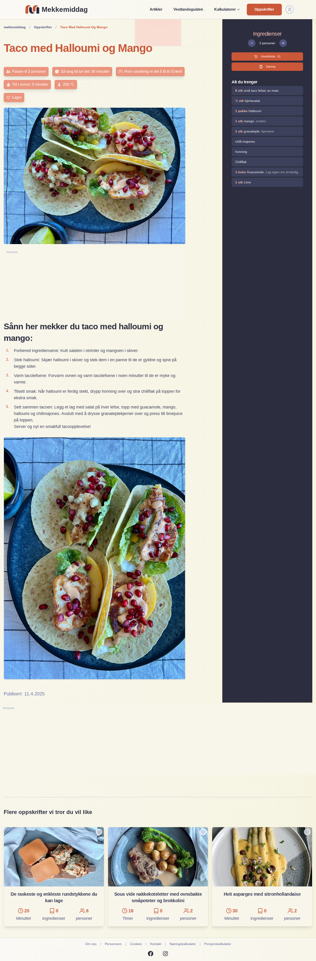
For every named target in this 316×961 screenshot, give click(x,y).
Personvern (113, 944)
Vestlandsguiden (188, 9)
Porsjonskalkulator (217, 944)
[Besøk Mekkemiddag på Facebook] (150, 953)
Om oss (90, 944)
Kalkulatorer (225, 9)
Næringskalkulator (183, 944)
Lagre (17, 97)
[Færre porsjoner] (251, 43)
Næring (271, 66)
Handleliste (271, 56)
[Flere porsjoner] (283, 43)
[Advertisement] (94, 286)
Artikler (156, 9)
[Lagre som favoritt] (99, 832)
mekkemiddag (15, 27)
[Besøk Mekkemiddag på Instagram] (165, 953)
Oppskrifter (264, 9)
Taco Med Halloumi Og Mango (84, 27)
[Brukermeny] (289, 9)
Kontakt (155, 944)
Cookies (136, 944)
